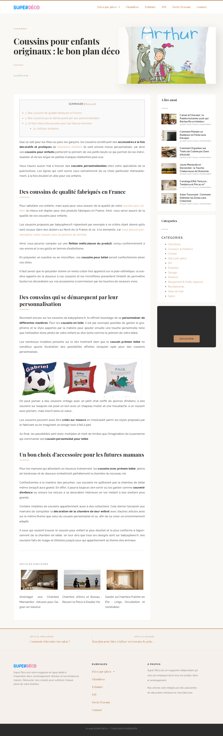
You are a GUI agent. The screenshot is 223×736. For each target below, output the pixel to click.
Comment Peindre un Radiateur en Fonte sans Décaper (193, 134)
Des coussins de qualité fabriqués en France (53, 113)
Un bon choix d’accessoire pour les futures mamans (58, 123)
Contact (201, 7)
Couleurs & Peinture (180, 249)
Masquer (90, 104)
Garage (172, 272)
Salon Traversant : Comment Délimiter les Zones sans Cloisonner (195, 197)
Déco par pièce (107, 7)
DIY (164, 7)
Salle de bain (176, 291)
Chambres (132, 7)
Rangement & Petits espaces (185, 281)
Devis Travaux (181, 7)
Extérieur (173, 267)
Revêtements (176, 286)
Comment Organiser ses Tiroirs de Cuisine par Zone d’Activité (194, 151)
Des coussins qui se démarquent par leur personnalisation (62, 118)
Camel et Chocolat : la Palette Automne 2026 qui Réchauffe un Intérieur (194, 118)
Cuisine (172, 253)
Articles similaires (46, 128)
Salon (171, 296)
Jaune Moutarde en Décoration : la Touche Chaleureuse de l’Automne (194, 167)
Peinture (150, 7)
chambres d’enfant (69, 147)
